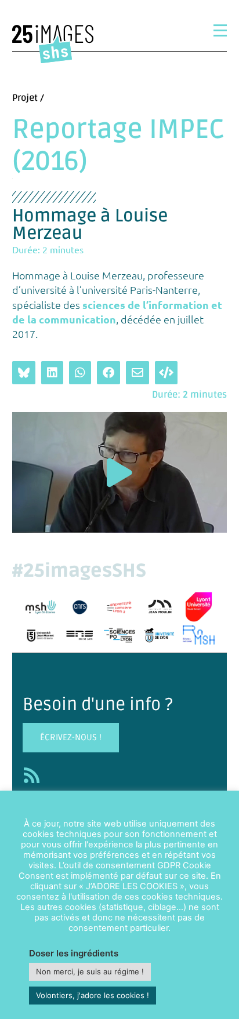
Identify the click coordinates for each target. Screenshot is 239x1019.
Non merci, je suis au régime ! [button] (90, 971)
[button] (119, 472)
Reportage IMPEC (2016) (118, 146)
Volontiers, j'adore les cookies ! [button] (92, 995)
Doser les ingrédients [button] (73, 953)
